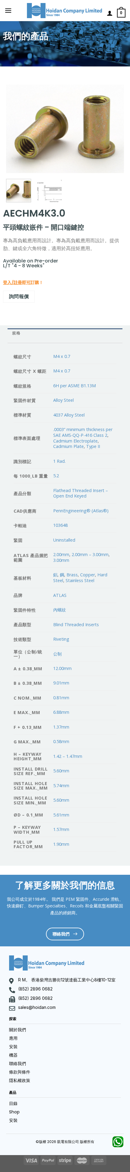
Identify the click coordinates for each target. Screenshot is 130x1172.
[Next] (114, 129)
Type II (93, 446)
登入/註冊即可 (17, 282)
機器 (13, 1055)
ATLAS (60, 595)
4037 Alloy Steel (69, 415)
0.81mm (61, 697)
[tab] (65, 333)
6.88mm (61, 712)
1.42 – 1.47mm (67, 756)
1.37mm (61, 727)
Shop (14, 1112)
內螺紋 (59, 610)
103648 (60, 525)
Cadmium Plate (68, 446)
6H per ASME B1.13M (74, 385)
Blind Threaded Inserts (76, 624)
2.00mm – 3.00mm (90, 554)
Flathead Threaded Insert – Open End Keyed (80, 493)
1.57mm (61, 829)
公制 (57, 654)
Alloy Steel (63, 400)
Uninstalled (64, 540)
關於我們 (17, 1030)
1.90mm (61, 844)
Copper (87, 575)
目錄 (13, 1103)
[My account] (110, 13)
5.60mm (61, 771)
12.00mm (62, 668)
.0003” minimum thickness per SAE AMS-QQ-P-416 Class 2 (82, 432)
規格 (16, 333)
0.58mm (61, 741)
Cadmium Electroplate (75, 441)
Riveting (61, 639)
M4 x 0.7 (61, 356)
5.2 (56, 475)
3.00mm (61, 560)
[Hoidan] (64, 10)
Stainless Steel (80, 580)
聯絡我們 (17, 1064)
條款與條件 (19, 1072)
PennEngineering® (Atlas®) (81, 511)
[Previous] (16, 129)
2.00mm (61, 554)
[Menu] (8, 10)
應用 (13, 1038)
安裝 (13, 1047)
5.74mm (61, 785)
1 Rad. (59, 461)
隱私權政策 (19, 1080)
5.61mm (61, 815)
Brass (72, 575)
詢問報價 (19, 296)
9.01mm (61, 683)
